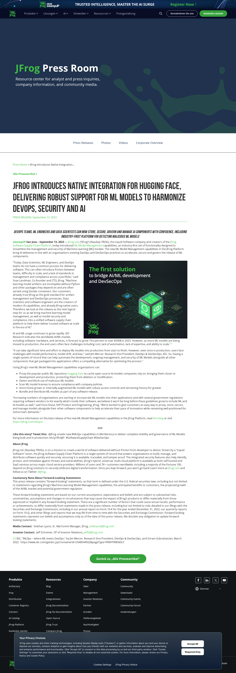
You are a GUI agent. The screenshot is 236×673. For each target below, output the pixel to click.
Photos (106, 143)
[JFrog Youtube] (224, 580)
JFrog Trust (52, 624)
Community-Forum (131, 605)
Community (127, 586)
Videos (123, 143)
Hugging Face (75, 373)
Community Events (131, 599)
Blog (48, 586)
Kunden (87, 611)
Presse (86, 630)
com (177, 468)
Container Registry (19, 605)
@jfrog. (42, 472)
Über (86, 586)
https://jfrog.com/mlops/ (28, 422)
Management (90, 592)
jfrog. (171, 468)
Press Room (20, 164)
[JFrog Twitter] (215, 580)
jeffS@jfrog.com (93, 532)
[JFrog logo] (14, 13)
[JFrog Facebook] (198, 580)
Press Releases (83, 143)
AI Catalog (14, 618)
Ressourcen (101, 13)
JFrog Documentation (57, 605)
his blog (158, 418)
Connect (13, 611)
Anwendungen (128, 611)
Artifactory (14, 586)
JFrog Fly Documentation (59, 611)
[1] (14, 538)
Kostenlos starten (18, 630)
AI (64, 13)
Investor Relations (93, 599)
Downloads (126, 592)
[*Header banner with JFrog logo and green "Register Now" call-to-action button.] (118, 4)
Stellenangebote (92, 618)
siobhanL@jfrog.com (101, 526)
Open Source (53, 618)
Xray (11, 592)
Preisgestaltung (125, 13)
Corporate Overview (149, 143)
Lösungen (49, 13)
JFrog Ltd (73, 242)
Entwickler (80, 13)
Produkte (29, 13)
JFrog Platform (16, 624)
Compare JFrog (54, 630)
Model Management (90, 245)
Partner (87, 605)
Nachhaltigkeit (91, 624)
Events (49, 592)
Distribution (15, 599)
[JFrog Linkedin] (207, 580)
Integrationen (53, 599)
